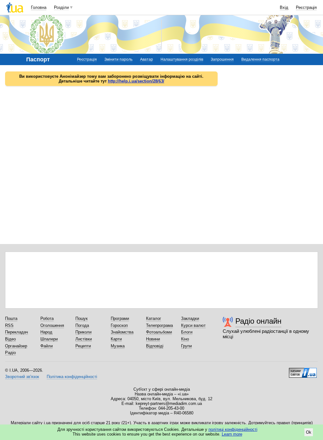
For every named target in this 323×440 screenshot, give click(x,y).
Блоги (186, 332)
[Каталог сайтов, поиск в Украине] (303, 370)
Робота (47, 318)
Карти (116, 339)
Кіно (185, 339)
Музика (118, 346)
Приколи (83, 332)
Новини (153, 339)
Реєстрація (306, 7)
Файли (46, 346)
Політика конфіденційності (72, 376)
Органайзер (16, 346)
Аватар (146, 59)
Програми (120, 318)
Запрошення (222, 59)
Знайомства (122, 332)
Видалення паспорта (260, 59)
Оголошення (52, 325)
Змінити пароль (118, 59)
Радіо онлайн (258, 321)
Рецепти (83, 346)
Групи (186, 346)
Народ (46, 332)
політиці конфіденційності (232, 429)
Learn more (232, 434)
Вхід (284, 7)
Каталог (153, 318)
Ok (308, 432)
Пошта (11, 318)
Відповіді (154, 346)
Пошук (81, 318)
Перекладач (16, 332)
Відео (10, 339)
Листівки (83, 339)
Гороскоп (119, 325)
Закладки (190, 318)
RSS (9, 325)
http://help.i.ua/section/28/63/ (136, 81)
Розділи (61, 7)
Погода (82, 325)
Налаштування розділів (182, 59)
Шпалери (49, 339)
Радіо (10, 352)
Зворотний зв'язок (22, 376)
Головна (38, 7)
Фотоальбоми (159, 332)
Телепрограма (159, 325)
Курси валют (193, 325)
